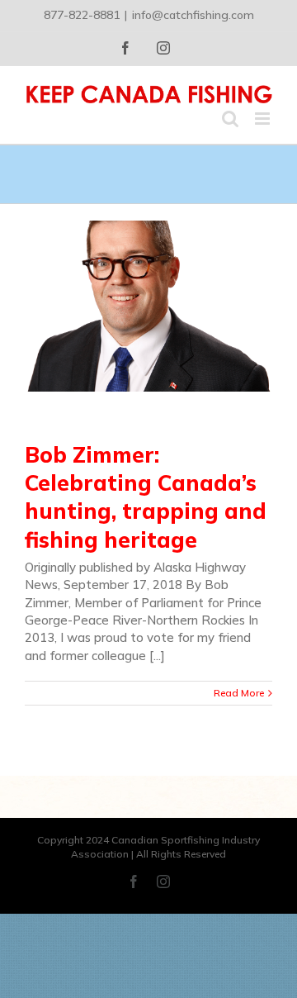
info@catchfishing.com (193, 14)
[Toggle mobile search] (230, 118)
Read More (239, 693)
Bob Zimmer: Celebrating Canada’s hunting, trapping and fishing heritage (145, 497)
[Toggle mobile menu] (263, 118)
